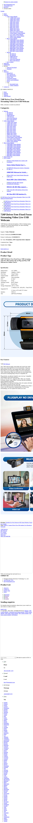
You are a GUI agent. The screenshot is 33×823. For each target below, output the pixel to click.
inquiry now (4, 609)
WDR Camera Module (15, 37)
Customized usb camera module (16, 612)
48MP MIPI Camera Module (17, 48)
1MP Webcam (7, 96)
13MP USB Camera (15, 19)
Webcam (9, 52)
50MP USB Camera (15, 30)
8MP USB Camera (14, 27)
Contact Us (6, 86)
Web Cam (3, 535)
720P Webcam (13, 58)
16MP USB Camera (15, 20)
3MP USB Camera (14, 24)
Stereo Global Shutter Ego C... (16, 165)
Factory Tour (10, 77)
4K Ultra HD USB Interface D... (17, 194)
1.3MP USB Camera (15, 18)
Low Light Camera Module (16, 34)
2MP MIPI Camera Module (16, 47)
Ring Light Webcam (15, 60)
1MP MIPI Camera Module (16, 44)
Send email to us (5, 249)
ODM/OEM (7, 64)
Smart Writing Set (8, 156)
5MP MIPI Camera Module (16, 49)
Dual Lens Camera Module (16, 31)
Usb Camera (4, 533)
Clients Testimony (14, 85)
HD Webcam (6, 364)
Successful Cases (14, 84)
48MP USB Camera (15, 29)
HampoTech (10, 73)
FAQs (8, 81)
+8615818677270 (8, 6)
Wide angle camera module (11, 613)
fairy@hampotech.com (9, 4)
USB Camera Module (12, 16)
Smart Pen (6, 63)
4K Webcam (13, 53)
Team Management (11, 75)
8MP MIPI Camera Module (16, 51)
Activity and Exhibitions (13, 80)
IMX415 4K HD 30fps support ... (17, 187)
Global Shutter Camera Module (17, 33)
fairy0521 (6, 7)
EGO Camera (10, 62)
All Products (14, 614)
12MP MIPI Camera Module (17, 40)
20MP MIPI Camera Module (17, 45)
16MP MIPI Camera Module (17, 42)
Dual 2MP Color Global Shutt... (17, 179)
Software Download (12, 67)
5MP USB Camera (14, 26)
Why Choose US (11, 74)
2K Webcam (13, 55)
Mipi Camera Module (12, 38)
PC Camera (3, 532)
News (5, 70)
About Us (6, 71)
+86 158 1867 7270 (8, 580)
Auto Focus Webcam (15, 59)
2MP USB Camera (14, 23)
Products (6, 15)
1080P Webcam (13, 56)
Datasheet (9, 69)
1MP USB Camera (14, 22)
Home (5, 13)
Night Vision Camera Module (17, 36)
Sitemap (26, 610)
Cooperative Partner (11, 78)
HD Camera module (24, 613)
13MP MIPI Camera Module (17, 41)
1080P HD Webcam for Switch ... (17, 172)
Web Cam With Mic (5, 536)
